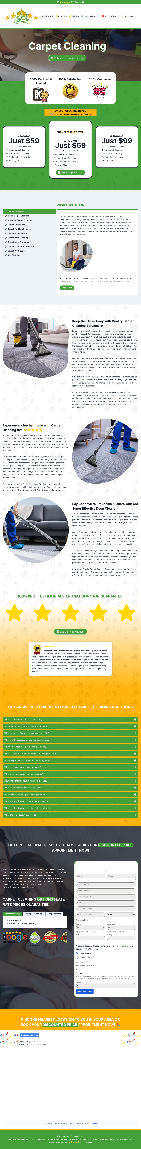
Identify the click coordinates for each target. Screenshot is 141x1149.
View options (122, 946)
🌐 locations (70, 40)
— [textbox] (78, 927)
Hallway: (79, 935)
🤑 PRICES (74, 16)
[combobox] (121, 915)
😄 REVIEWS (61, 16)
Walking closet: (112, 935)
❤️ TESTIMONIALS (110, 16)
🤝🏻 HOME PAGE (46, 16)
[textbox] (119, 915)
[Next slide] (65, 937)
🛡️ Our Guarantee (90, 16)
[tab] (29, 211)
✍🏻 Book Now (128, 16)
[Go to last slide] (4, 937)
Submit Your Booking (84, 991)
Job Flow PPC (92, 1123)
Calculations (80, 982)
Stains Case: (111, 924)
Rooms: (78, 924)
